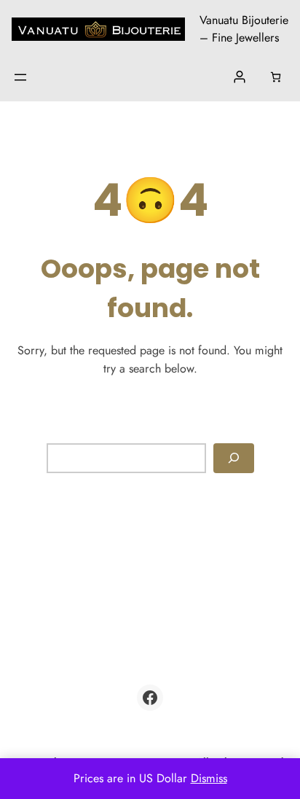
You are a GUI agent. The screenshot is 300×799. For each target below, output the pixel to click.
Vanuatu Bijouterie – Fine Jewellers (244, 29)
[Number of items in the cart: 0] (275, 77)
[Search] (233, 458)
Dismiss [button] (209, 778)
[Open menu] (20, 77)
